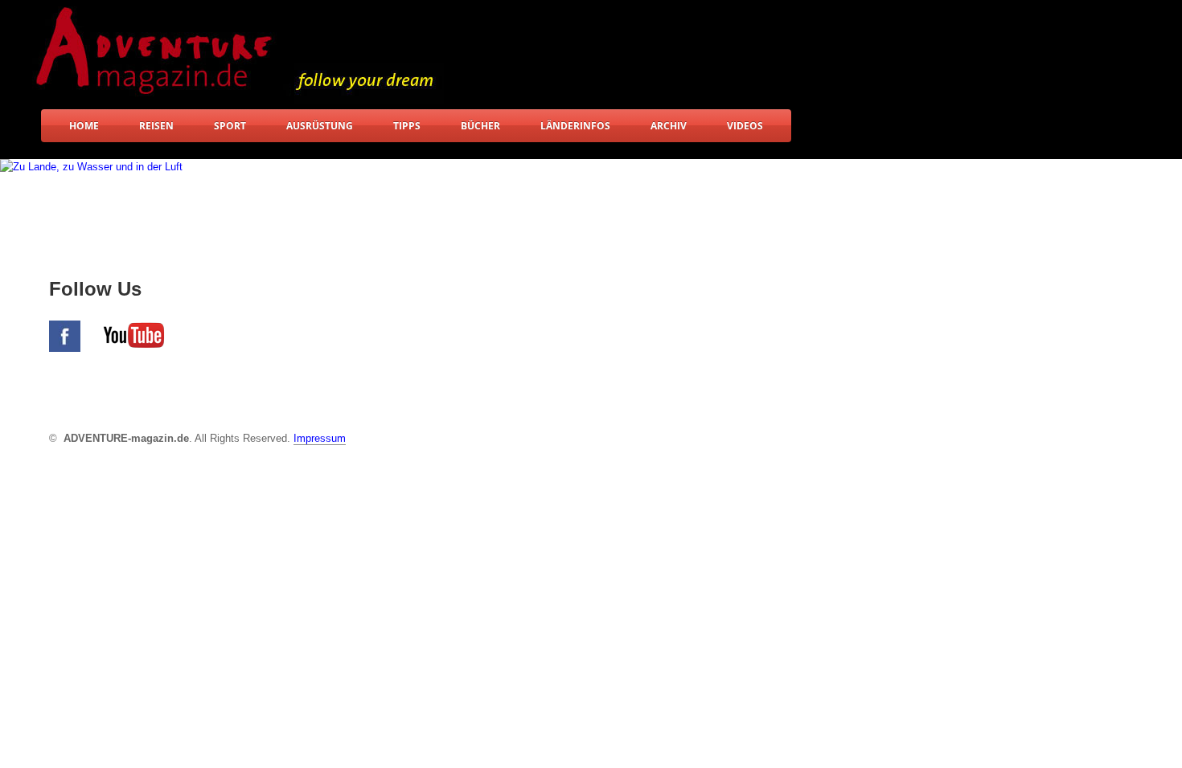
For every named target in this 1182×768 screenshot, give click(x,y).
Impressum (319, 438)
